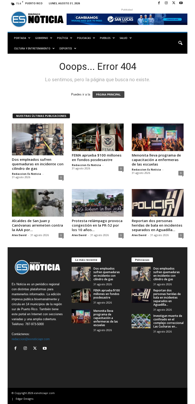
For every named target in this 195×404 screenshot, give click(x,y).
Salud (123, 38)
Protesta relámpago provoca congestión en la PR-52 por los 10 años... (97, 225)
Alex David (19, 235)
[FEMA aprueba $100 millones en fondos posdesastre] (98, 137)
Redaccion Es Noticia (26, 174)
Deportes (65, 48)
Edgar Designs (24, 398)
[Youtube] (181, 3)
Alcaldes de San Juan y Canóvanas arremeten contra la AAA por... (37, 225)
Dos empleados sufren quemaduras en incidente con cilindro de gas (37, 164)
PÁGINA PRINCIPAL (108, 94)
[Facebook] (159, 3)
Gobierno (41, 38)
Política (62, 38)
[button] (180, 43)
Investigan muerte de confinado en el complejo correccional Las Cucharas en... (168, 321)
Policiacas (84, 38)
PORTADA (20, 38)
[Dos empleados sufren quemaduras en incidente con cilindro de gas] (38, 139)
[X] (173, 3)
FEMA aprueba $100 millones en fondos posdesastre (97, 157)
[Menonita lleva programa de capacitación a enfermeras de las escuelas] (158, 137)
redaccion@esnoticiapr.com (31, 339)
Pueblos (105, 38)
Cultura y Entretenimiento (32, 48)
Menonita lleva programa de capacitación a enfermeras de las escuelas (156, 159)
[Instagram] (166, 3)
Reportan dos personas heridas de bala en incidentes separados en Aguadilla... (157, 225)
